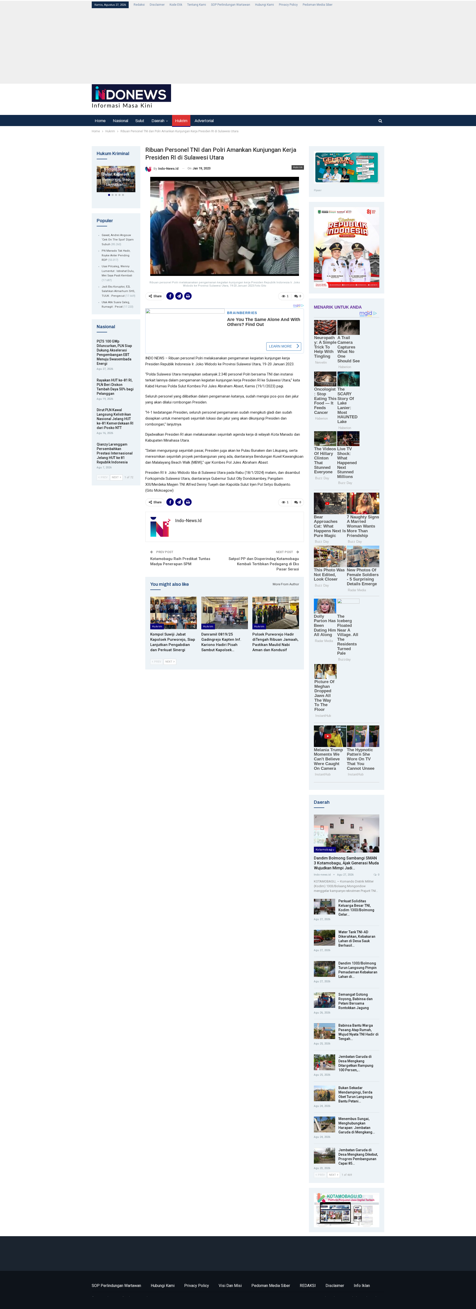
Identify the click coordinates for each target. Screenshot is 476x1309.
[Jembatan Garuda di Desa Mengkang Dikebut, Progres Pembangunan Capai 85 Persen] (324, 1156)
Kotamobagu (325, 849)
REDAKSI (308, 1285)
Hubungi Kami (264, 4)
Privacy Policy (288, 4)
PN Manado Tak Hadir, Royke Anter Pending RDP (116, 255)
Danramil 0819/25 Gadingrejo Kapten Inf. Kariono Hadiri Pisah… (116, 172)
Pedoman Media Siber (317, 4)
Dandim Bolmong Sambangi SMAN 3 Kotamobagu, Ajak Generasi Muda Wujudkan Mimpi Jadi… (346, 863)
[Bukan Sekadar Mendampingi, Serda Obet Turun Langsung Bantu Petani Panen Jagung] (324, 1093)
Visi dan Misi (230, 1285)
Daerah (157, 121)
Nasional (120, 121)
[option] (116, 180)
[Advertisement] (238, 45)
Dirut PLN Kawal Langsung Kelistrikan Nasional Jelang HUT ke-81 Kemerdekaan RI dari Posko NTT (115, 419)
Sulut (139, 121)
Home (100, 121)
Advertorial (204, 121)
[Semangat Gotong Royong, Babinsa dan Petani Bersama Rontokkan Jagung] (324, 1000)
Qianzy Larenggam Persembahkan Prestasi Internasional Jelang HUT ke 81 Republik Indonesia (115, 453)
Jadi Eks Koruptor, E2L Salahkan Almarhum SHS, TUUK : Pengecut (118, 291)
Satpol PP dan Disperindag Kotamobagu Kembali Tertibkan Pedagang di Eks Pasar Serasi (264, 564)
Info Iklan (362, 1285)
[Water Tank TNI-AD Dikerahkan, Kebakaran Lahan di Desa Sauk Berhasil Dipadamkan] (324, 938)
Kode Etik (176, 4)
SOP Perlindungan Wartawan (230, 4)
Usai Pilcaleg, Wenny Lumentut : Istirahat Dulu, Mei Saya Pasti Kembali (118, 271)
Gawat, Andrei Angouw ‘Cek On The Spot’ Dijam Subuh (118, 240)
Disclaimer (157, 4)
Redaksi (139, 4)
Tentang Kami (196, 4)
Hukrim (181, 121)
